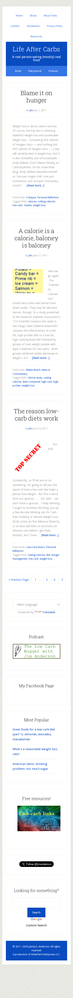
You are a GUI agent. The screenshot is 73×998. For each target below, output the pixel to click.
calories (32, 201)
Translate (48, 612)
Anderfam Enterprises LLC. (45, 954)
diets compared (31, 381)
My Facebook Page (36, 685)
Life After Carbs (36, 49)
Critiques (31, 197)
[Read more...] (35, 185)
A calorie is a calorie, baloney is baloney (36, 238)
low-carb (18, 205)
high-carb (46, 381)
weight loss (39, 205)
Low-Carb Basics (35, 547)
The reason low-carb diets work (36, 414)
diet (48, 555)
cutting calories (46, 201)
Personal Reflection (48, 197)
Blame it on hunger (36, 96)
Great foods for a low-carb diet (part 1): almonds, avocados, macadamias (34, 734)
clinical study (35, 377)
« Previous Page (19, 579)
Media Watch (33, 370)
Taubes (28, 205)
